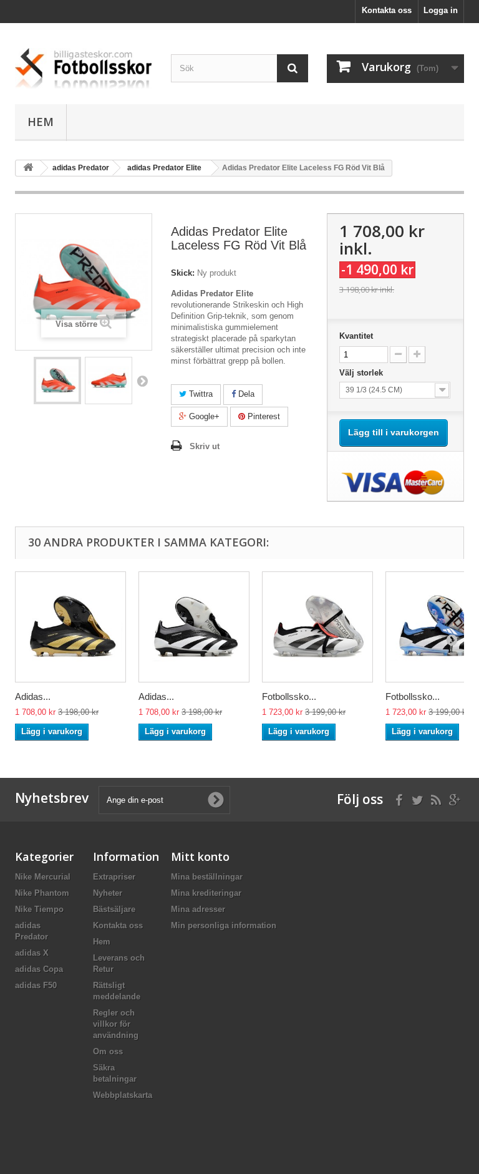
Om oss (108, 1051)
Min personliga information (223, 925)
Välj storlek (362, 372)
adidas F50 (36, 985)
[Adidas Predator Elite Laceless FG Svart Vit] (193, 626)
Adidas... (33, 696)
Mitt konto (200, 856)
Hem (40, 121)
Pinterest (262, 416)
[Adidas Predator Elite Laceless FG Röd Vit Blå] (57, 380)
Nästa (142, 380)
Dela (245, 394)
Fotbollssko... (289, 696)
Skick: (183, 273)
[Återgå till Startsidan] (28, 168)
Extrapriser (114, 876)
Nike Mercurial (42, 876)
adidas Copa (39, 969)
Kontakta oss (387, 10)
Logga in (440, 10)
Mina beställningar (207, 876)
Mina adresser (198, 909)
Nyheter (107, 893)
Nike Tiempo (39, 909)
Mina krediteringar (206, 893)
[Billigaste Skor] (83, 68)
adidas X (32, 953)
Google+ (203, 416)
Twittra (199, 394)
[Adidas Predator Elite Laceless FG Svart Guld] (70, 626)
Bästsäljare (114, 909)
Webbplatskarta (122, 1095)
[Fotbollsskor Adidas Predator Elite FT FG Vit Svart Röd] (317, 626)
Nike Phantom (42, 893)
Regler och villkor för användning (115, 1024)
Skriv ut (205, 446)
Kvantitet (356, 336)
